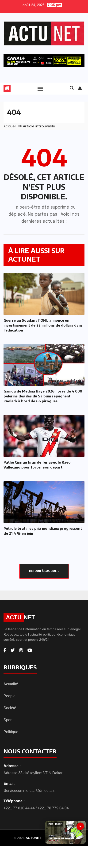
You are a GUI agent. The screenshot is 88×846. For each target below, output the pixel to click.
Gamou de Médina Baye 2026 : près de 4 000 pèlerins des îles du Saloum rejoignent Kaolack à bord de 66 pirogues (43, 396)
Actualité (11, 684)
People (9, 696)
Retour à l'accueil (44, 571)
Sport (8, 720)
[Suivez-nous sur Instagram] (21, 650)
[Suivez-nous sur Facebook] (5, 650)
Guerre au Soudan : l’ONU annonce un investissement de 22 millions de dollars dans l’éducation (43, 325)
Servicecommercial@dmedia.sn (30, 791)
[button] (72, 88)
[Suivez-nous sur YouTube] (29, 650)
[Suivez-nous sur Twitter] (13, 650)
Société (10, 708)
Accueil (10, 126)
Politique (11, 732)
